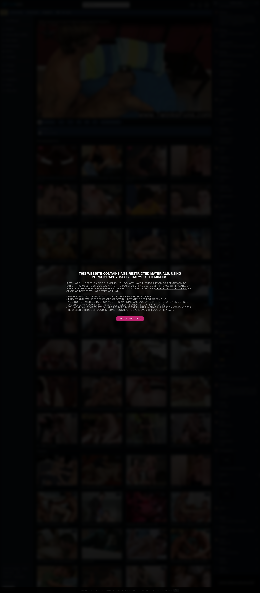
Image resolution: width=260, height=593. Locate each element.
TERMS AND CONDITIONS (171, 288)
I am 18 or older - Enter (130, 319)
